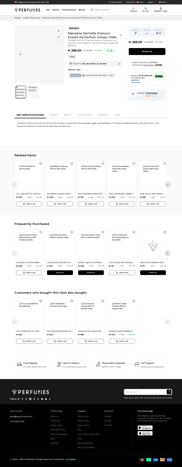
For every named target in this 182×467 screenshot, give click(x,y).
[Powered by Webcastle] (70, 459)
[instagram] (26, 399)
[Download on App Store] (156, 433)
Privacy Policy (57, 425)
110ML (72, 57)
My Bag (107, 421)
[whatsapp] (38, 399)
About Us (55, 416)
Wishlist (107, 416)
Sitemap (54, 443)
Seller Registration (85, 443)
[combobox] (140, 2)
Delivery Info (83, 416)
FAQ (79, 430)
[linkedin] (30, 399)
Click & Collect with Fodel (88, 434)
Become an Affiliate (86, 447)
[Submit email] (169, 392)
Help (80, 439)
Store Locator (83, 425)
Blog (53, 439)
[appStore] (46, 399)
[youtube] (42, 399)
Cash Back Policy (58, 430)
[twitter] (34, 399)
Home (17, 18)
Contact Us (55, 421)
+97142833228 (17, 421)
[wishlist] (41, 163)
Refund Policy (84, 421)
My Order (108, 425)
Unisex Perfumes (31, 18)
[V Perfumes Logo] (27, 10)
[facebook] (22, 399)
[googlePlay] (50, 399)
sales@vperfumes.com (21, 416)
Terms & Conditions (59, 434)
